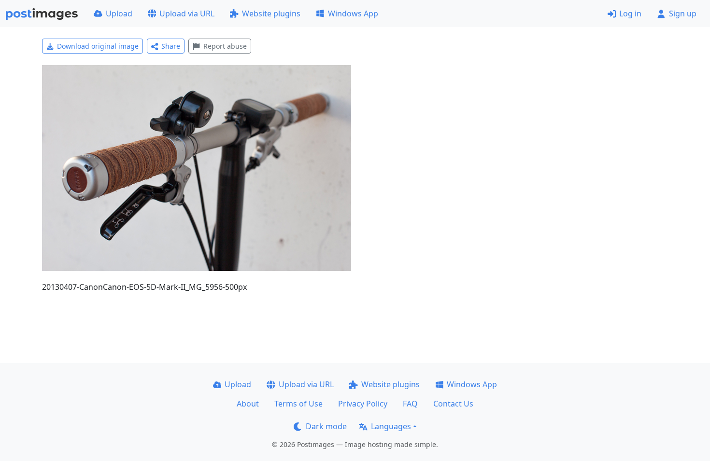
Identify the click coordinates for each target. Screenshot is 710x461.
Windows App (353, 13)
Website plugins (271, 13)
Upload (119, 13)
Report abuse (225, 46)
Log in (630, 13)
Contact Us (453, 403)
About (248, 403)
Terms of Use (298, 403)
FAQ (410, 403)
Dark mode (326, 426)
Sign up (682, 13)
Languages (391, 426)
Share (170, 46)
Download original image (98, 46)
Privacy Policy (362, 403)
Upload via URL (186, 13)
